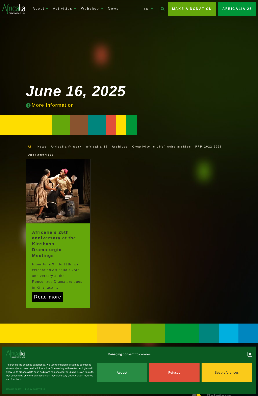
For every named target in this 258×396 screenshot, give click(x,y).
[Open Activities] (75, 8)
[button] (250, 354)
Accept (122, 372)
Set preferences (227, 372)
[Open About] (47, 8)
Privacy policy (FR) (34, 388)
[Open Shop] (101, 8)
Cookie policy (14, 388)
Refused (174, 372)
